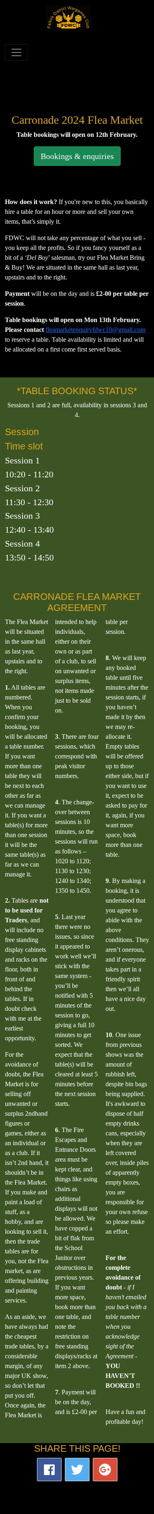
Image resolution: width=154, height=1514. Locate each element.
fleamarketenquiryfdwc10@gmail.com (95, 329)
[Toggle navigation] (16, 52)
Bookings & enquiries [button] (77, 156)
